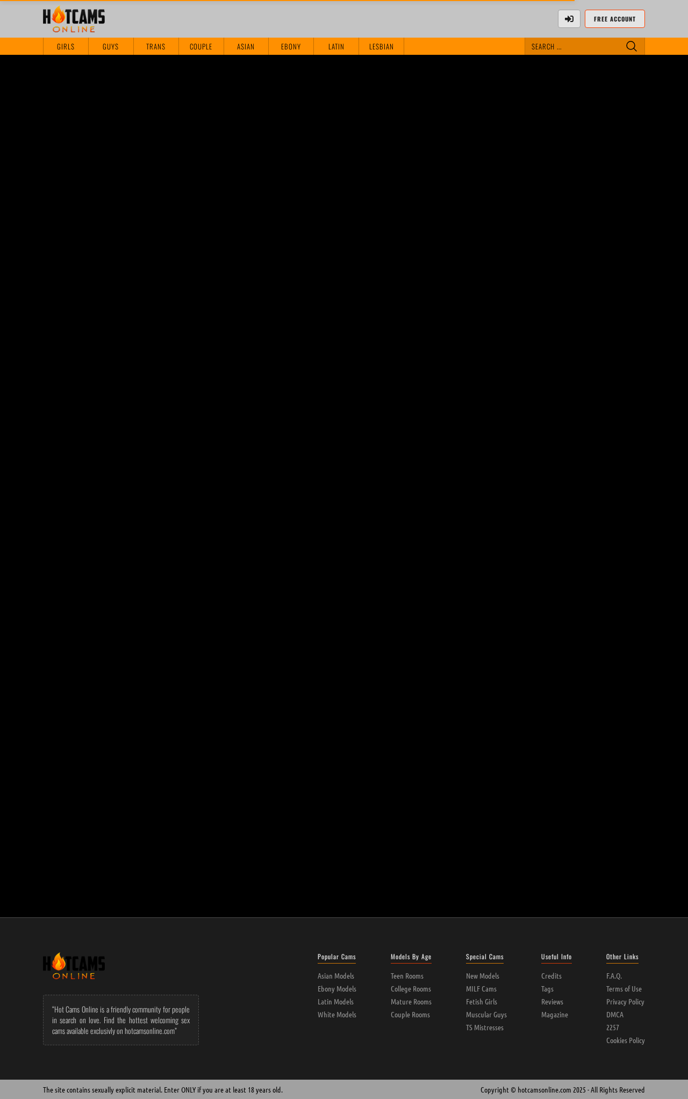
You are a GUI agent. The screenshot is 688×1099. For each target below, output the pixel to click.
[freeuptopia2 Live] (344, 615)
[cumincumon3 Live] (344, 743)
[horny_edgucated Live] (465, 362)
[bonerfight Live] (223, 615)
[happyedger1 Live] (465, 108)
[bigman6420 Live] (102, 743)
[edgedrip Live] (465, 235)
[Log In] (569, 19)
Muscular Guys (486, 1014)
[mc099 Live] (585, 362)
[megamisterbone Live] (465, 488)
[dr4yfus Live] (344, 362)
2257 (612, 1027)
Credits (551, 975)
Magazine (554, 1014)
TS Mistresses (485, 1027)
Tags (547, 988)
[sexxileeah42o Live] (344, 108)
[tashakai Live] (465, 743)
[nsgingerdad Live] (223, 743)
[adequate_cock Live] (585, 235)
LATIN (336, 46)
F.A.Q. (614, 975)
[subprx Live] (585, 615)
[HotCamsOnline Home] (74, 18)
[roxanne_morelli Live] (465, 615)
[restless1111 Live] (102, 108)
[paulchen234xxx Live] (223, 235)
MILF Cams (481, 988)
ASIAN (246, 46)
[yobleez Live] (223, 108)
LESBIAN (381, 46)
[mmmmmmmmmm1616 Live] (344, 235)
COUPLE (201, 46)
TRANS (156, 46)
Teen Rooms (407, 975)
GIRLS (66, 46)
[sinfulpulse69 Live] (102, 615)
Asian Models (336, 975)
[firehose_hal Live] (223, 488)
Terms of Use (624, 988)
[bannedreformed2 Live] (102, 362)
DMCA (615, 1014)
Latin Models (336, 1001)
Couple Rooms (410, 1014)
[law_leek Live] (585, 488)
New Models (482, 975)
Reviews (552, 1001)
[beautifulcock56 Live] (585, 108)
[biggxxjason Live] (102, 235)
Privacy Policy (625, 1001)
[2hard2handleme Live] (102, 488)
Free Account (615, 19)
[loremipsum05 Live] (223, 362)
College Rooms (411, 988)
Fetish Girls (481, 1001)
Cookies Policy (625, 1040)
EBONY (291, 46)
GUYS (111, 46)
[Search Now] (631, 46)
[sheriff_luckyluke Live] (344, 488)
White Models (337, 1014)
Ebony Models (337, 988)
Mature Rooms (411, 1001)
